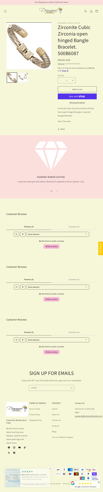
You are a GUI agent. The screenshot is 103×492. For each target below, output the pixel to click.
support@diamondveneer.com (88, 416)
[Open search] (16, 234)
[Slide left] (46, 191)
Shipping (61, 64)
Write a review (51, 246)
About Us (56, 414)
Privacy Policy (34, 414)
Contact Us (56, 420)
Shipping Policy (35, 420)
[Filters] (22, 234)
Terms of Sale (34, 409)
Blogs (54, 431)
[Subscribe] (71, 388)
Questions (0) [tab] (74, 227)
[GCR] (72, 483)
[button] (5, 11)
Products (55, 426)
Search (55, 409)
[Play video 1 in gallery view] (23, 78)
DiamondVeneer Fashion (31, 483)
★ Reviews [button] (100, 248)
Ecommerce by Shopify (53, 483)
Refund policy (67, 483)
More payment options (77, 102)
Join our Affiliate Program (62, 437)
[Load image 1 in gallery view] (12, 78)
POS (41, 483)
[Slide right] (57, 191)
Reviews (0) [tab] (29, 227)
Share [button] (62, 129)
